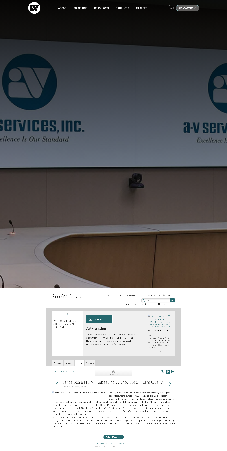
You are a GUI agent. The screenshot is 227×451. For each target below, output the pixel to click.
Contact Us (131, 295)
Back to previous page (64, 371)
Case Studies (111, 295)
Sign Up (170, 295)
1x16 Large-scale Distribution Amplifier (110, 443)
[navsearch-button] (171, 8)
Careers (141, 8)
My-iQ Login (156, 295)
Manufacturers (147, 304)
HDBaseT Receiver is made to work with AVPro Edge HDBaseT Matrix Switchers (159, 324)
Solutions (80, 8)
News (121, 295)
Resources (101, 8)
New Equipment (165, 304)
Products (122, 8)
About (62, 8)
